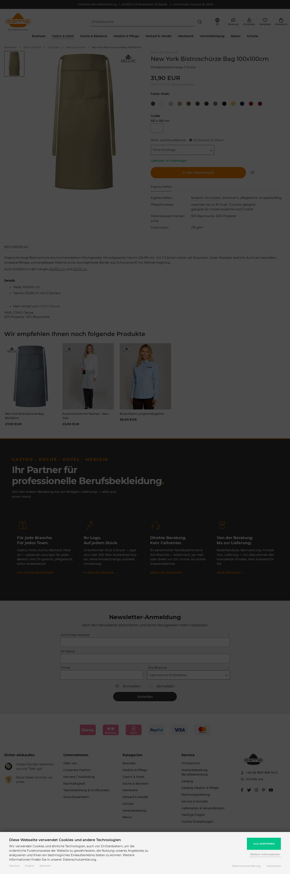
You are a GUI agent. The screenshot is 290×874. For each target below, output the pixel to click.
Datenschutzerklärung (246, 865)
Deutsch (14, 865)
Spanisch (45, 865)
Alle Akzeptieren (264, 844)
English (29, 865)
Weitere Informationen (265, 854)
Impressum (274, 865)
